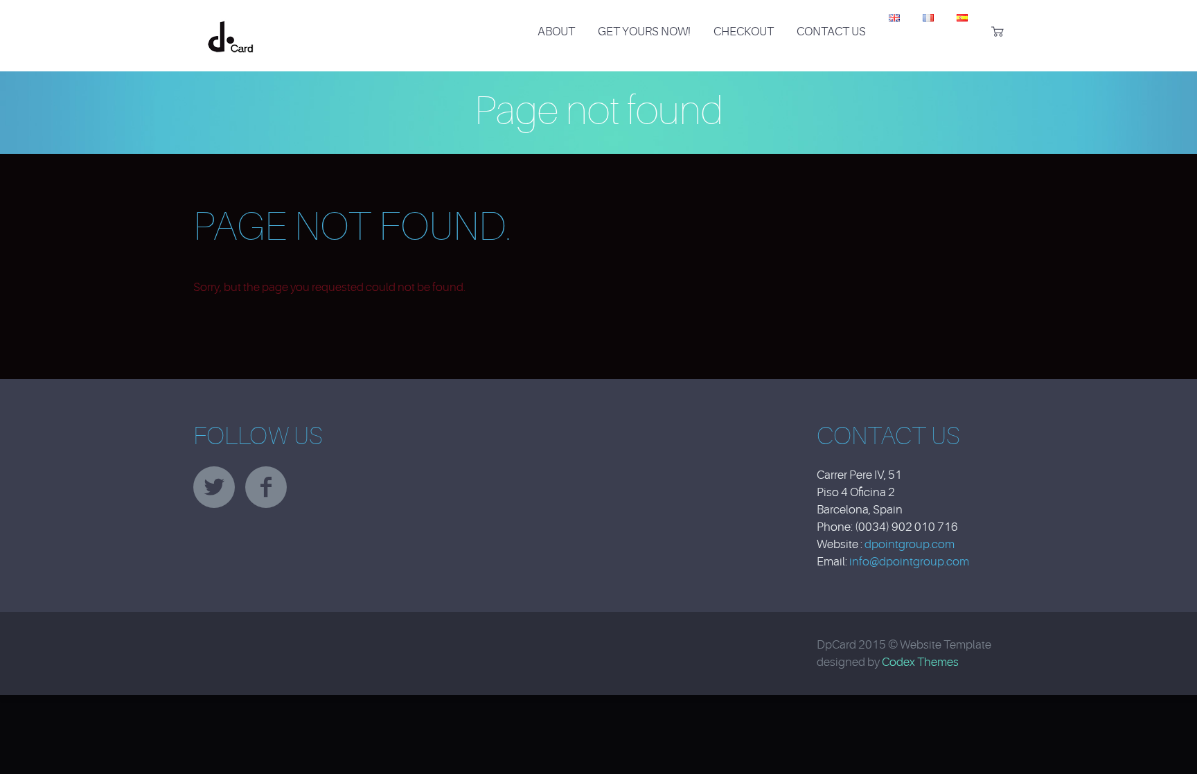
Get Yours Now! (644, 31)
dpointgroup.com (909, 544)
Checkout (743, 31)
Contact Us (831, 31)
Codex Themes (920, 662)
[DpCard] (230, 23)
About (556, 31)
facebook (266, 487)
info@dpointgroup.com (909, 561)
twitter (214, 487)
